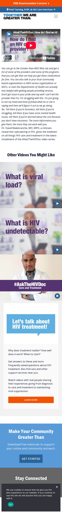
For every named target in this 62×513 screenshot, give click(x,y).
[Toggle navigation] (56, 16)
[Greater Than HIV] (19, 16)
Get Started (31, 459)
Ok (10, 504)
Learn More (31, 399)
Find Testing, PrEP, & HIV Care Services (30, 9)
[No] (56, 486)
